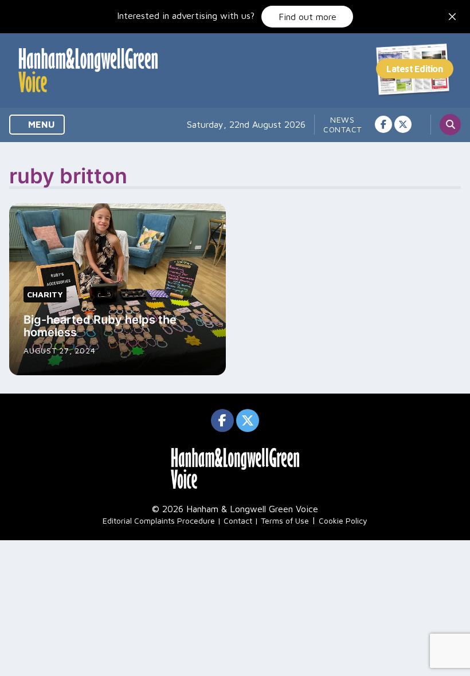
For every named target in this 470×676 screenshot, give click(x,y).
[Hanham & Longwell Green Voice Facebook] (383, 124)
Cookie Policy (343, 520)
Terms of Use (285, 520)
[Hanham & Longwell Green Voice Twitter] (403, 124)
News (342, 119)
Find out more (307, 16)
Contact (342, 129)
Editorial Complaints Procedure (159, 520)
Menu (40, 124)
